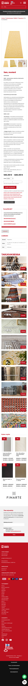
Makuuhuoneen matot (8, 197)
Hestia (3, 595)
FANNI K (3, 592)
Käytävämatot (13, 192)
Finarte (3, 593)
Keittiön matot (19, 192)
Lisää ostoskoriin (10, 187)
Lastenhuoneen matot (17, 195)
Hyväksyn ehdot (8, 528)
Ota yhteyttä (14, 662)
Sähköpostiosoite (8, 522)
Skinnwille (4, 604)
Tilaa (14, 534)
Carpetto (3, 589)
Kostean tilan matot (8, 194)
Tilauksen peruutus (6, 629)
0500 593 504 (5, 554)
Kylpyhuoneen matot (8, 195)
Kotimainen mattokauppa (7, 623)
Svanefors (4, 606)
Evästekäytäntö (14, 672)
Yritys (3, 637)
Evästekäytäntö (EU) (6, 620)
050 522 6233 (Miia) (9, 221)
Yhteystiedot (4, 635)
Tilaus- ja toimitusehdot (7, 630)
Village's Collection (5, 609)
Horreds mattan (5, 596)
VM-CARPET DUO (5, 612)
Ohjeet (3, 624)
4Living (3, 585)
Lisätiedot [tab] (5, 231)
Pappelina (20, 18)
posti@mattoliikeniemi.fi (7, 558)
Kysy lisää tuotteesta (9, 202)
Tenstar (3, 607)
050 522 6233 (4, 555)
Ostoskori (3, 626)
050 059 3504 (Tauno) (10, 218)
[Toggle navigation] (24, 3)
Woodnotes (4, 613)
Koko (5, 178)
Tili (2, 632)
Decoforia (3, 590)
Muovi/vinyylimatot (17, 197)
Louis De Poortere (5, 598)
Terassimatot (11, 198)
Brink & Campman (5, 587)
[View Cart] (21, 3)
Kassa (3, 621)
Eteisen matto (6, 192)
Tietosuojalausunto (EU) (7, 627)
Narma (3, 601)
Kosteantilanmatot (16, 194)
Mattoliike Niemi (5, 599)
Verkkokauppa (9, 18)
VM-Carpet (4, 610)
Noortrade (4, 603)
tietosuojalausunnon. (16, 531)
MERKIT (16, 18)
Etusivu (3, 18)
